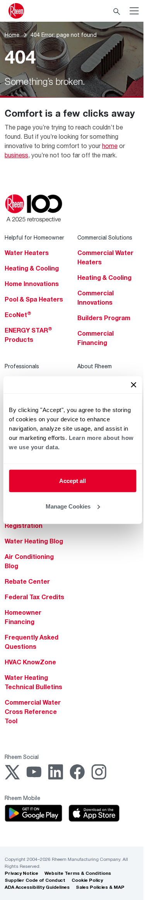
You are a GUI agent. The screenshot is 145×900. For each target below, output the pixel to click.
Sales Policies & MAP (100, 887)
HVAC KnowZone (30, 662)
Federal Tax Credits (34, 597)
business (16, 155)
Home (12, 34)
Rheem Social (22, 756)
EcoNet (18, 315)
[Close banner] (133, 385)
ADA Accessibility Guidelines (37, 887)
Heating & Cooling (32, 268)
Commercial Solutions (104, 237)
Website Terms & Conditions (77, 873)
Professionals (22, 366)
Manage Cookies (68, 506)
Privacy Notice (21, 873)
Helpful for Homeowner (34, 237)
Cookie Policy (87, 880)
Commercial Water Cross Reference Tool (33, 711)
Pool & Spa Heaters (34, 299)
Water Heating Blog (34, 541)
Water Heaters (27, 253)
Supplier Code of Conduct (35, 880)
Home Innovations (32, 284)
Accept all (72, 481)
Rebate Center (27, 581)
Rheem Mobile (22, 798)
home (110, 145)
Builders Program (103, 318)
